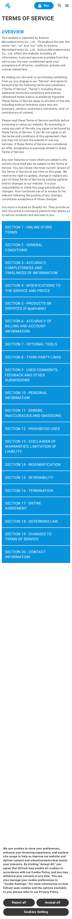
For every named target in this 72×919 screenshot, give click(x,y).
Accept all (52, 902)
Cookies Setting (36, 912)
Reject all (19, 902)
